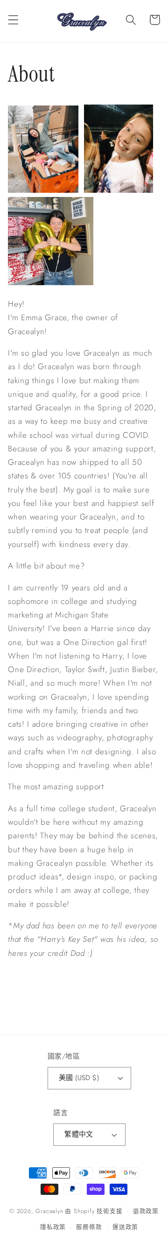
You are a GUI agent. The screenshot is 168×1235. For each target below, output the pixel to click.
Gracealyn (49, 1210)
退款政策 (146, 1211)
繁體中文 (78, 1134)
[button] (13, 20)
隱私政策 (53, 1226)
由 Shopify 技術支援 (93, 1210)
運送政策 (125, 1226)
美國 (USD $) (79, 1078)
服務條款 (89, 1226)
